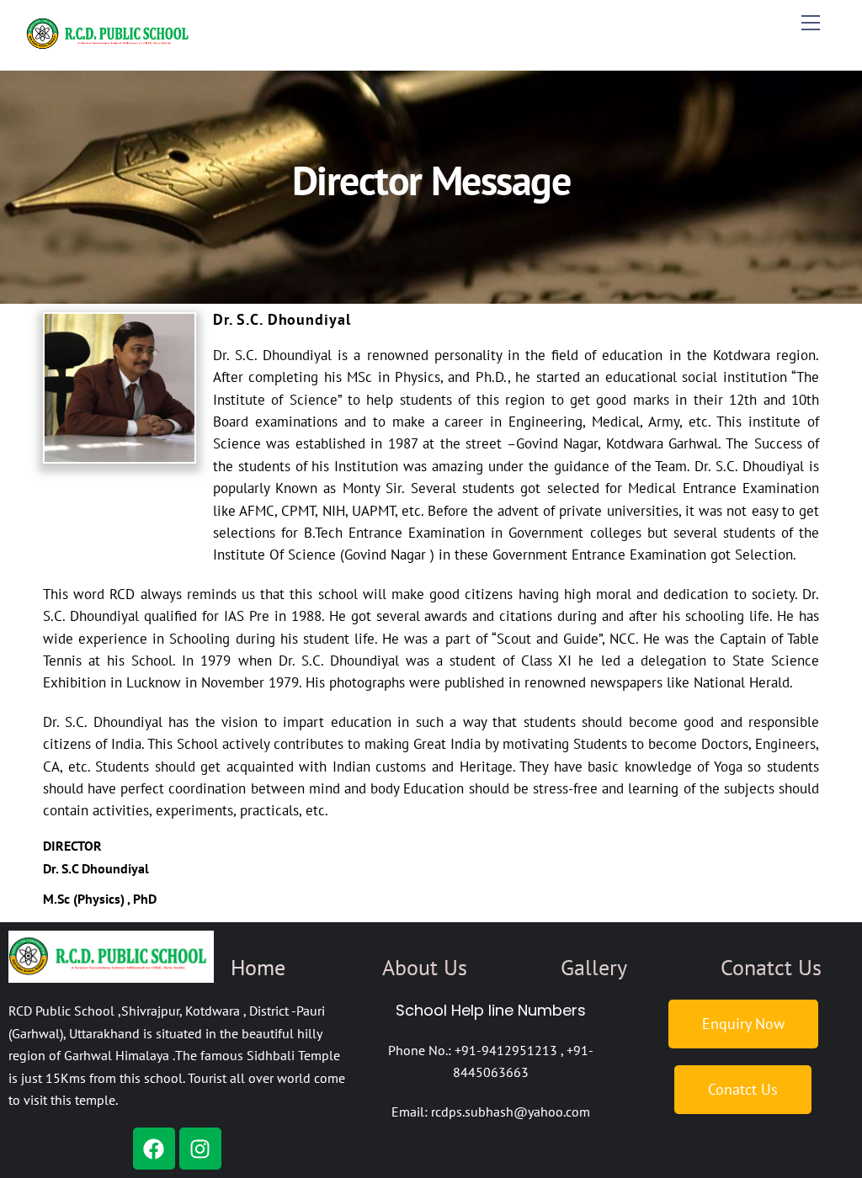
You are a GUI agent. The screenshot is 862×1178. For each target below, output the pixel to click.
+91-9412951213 (506, 1050)
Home (258, 967)
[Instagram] (200, 1149)
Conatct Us (771, 967)
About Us (424, 967)
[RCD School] (110, 48)
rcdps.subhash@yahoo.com (510, 1111)
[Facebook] (154, 1149)
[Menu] (810, 23)
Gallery (594, 967)
